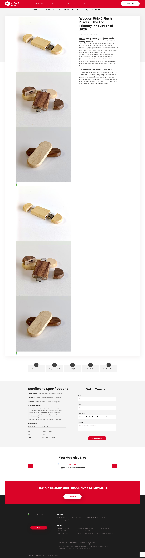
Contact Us (72, 496)
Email (80, 404)
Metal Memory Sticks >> (104, 531)
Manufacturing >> (92, 517)
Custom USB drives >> (63, 533)
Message (80, 422)
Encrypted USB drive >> (104, 528)
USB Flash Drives (40, 4)
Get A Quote (130, 3)
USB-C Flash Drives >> (63, 531)
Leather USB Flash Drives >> (105, 533)
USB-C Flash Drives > (51, 10)
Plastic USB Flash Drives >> (85, 533)
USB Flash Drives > (39, 10)
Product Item (82, 413)
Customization (72, 4)
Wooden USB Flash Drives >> (85, 531)
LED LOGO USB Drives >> (64, 528)
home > (30, 10)
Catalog (37, 527)
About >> (74, 520)
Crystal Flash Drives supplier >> (86, 528)
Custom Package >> (63, 520)
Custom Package (57, 4)
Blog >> (104, 517)
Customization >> (62, 517)
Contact (101, 4)
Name (80, 395)
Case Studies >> (77, 517)
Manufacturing (88, 4)
